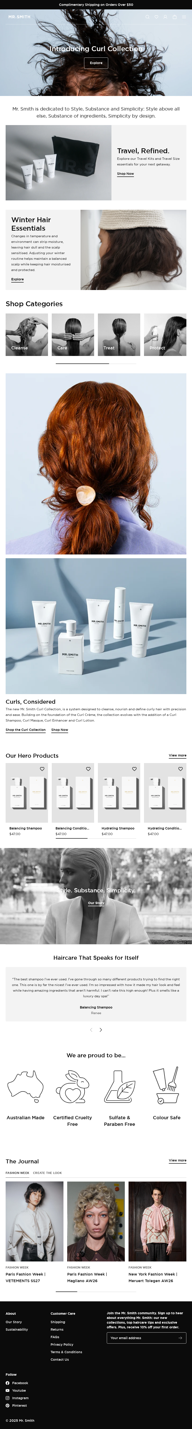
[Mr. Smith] (19, 17)
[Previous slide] (91, 1030)
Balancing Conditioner (72, 828)
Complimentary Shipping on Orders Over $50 (96, 4)
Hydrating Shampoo (118, 828)
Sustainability (17, 1329)
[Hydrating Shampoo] (119, 793)
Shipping (58, 1322)
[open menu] (184, 17)
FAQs (55, 1337)
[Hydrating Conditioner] (165, 793)
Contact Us (60, 1359)
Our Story (96, 903)
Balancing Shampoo (25, 828)
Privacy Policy (62, 1344)
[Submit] (180, 1338)
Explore (96, 63)
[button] (156, 17)
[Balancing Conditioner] (73, 793)
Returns (57, 1329)
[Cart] (174, 17)
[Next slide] (100, 1030)
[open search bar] (147, 17)
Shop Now (59, 729)
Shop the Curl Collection (26, 729)
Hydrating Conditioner (165, 828)
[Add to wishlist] (42, 769)
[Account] (165, 17)
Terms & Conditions (66, 1352)
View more (177, 755)
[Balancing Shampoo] (27, 793)
